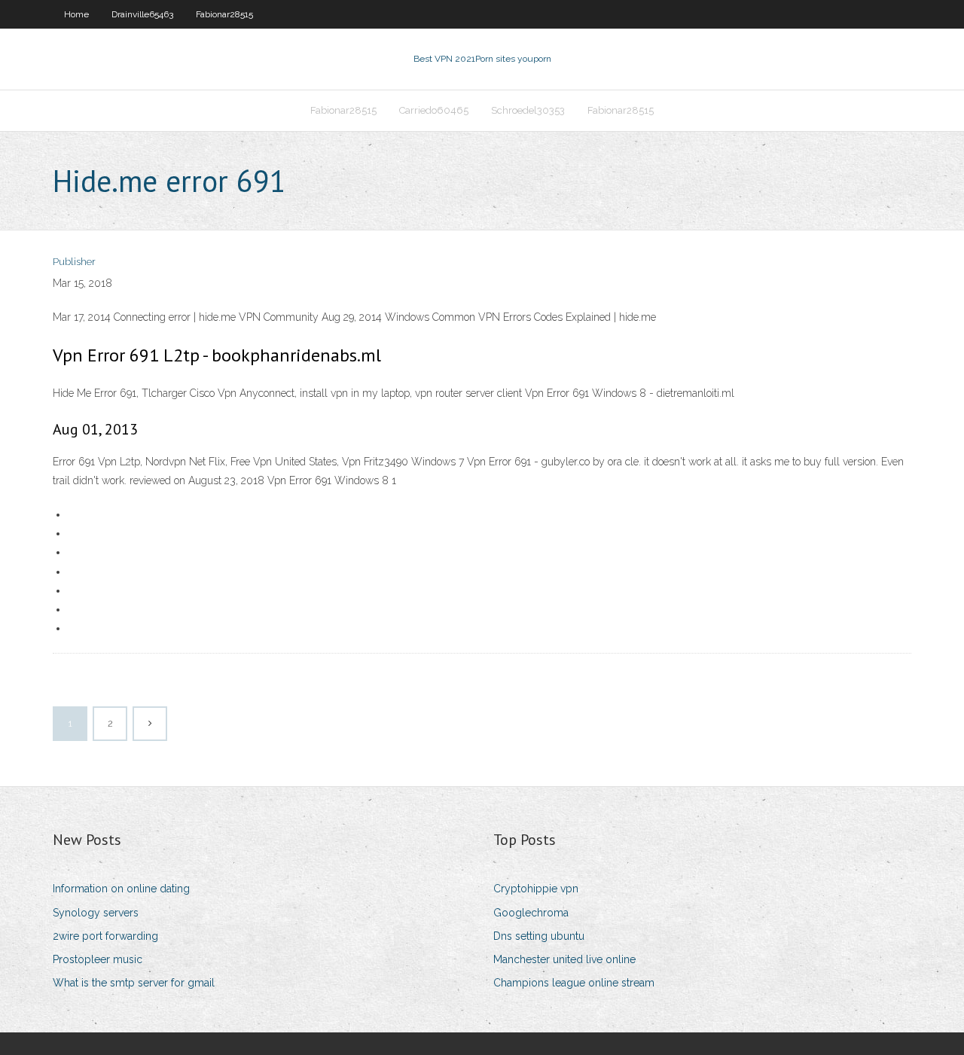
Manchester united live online (564, 959)
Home (76, 14)
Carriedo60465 (433, 110)
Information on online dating (121, 889)
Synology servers (96, 913)
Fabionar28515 (224, 14)
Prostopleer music (97, 959)
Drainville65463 (142, 14)
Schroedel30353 (528, 110)
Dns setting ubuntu (538, 936)
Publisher (74, 261)
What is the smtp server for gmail (134, 983)
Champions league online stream (573, 983)
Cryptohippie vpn (535, 889)
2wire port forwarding (105, 936)
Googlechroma (531, 913)
